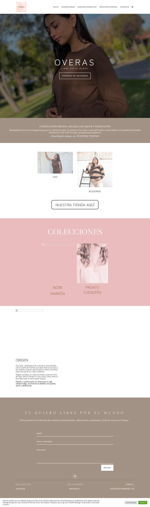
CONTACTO (124, 7)
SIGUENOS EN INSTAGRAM (75, 76)
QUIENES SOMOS (68, 7)
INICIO (56, 7)
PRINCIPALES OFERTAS (108, 7)
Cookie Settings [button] (131, 502)
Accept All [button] (143, 502)
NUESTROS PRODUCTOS (87, 7)
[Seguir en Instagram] (75, 476)
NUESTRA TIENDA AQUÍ (74, 204)
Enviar (107, 468)
